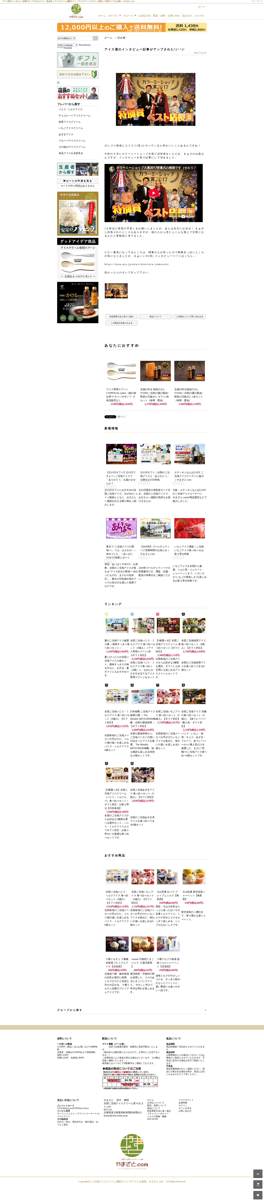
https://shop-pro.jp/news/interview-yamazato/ (137, 264)
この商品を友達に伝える (121, 323)
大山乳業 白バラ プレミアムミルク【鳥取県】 (168, 895)
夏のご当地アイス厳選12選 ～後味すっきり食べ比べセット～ (117, 644)
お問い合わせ (185, 1111)
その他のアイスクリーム (72, 147)
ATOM (155, 1119)
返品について (155, 317)
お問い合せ (174, 15)
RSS (149, 1119)
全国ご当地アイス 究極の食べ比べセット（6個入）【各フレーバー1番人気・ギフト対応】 (193, 718)
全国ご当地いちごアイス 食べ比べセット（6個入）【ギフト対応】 (168, 715)
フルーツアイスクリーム (72, 140)
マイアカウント (186, 1100)
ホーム (102, 15)
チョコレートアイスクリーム (74, 115)
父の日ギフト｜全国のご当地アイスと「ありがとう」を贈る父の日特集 (155, 476)
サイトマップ (256, 1)
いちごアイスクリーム (71, 128)
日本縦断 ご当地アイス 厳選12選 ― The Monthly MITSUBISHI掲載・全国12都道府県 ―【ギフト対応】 (143, 718)
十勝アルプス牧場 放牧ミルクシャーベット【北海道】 (168, 963)
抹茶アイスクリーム (70, 122)
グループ (128, 15)
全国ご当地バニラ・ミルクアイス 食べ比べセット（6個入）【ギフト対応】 (117, 897)
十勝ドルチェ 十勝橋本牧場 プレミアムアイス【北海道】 (117, 963)
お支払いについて (155, 1103)
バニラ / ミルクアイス (70, 109)
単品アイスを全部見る (71, 153)
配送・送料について (157, 1105)
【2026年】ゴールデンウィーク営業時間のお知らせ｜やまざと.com (155, 550)
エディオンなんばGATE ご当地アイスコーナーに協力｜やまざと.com (189, 476)
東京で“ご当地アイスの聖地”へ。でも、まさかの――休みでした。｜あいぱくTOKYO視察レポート (121, 552)
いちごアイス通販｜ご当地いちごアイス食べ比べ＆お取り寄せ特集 (189, 550)
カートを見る (185, 1108)
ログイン (183, 1105)
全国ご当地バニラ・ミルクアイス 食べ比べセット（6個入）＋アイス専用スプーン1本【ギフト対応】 (142, 647)
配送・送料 (159, 15)
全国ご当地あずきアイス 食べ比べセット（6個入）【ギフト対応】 (142, 793)
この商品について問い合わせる (189, 317)
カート (201, 7)
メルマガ (199, 15)
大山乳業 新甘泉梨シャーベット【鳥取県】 (194, 895)
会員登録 (183, 1103)
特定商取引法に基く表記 (159, 1111)
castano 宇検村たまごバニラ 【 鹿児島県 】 (142, 963)
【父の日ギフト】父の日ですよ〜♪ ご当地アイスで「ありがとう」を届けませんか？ (121, 478)
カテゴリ (113, 15)
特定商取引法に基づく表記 (121, 317)
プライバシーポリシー (158, 1114)
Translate (67, 47)
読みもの (187, 15)
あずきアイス (66, 134)
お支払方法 (145, 15)
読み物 (121, 37)
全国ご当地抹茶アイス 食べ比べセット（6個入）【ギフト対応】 (193, 644)
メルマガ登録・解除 (157, 1116)
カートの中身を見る (79, 181)
